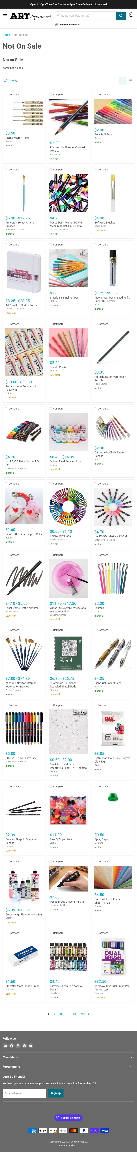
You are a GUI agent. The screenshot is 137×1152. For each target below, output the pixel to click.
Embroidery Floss (60, 536)
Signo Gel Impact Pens (108, 683)
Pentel (98, 304)
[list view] (130, 81)
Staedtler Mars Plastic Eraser (23, 986)
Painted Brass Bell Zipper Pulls (24, 534)
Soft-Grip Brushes (105, 222)
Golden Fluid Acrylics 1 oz (65, 461)
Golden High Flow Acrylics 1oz (24, 914)
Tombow (99, 993)
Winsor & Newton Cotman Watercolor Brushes (21, 684)
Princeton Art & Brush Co (17, 229)
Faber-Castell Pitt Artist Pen (22, 608)
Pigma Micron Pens (17, 137)
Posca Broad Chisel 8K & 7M (67, 901)
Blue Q (53, 843)
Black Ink (54, 771)
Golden (9, 393)
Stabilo (53, 301)
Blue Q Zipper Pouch (62, 839)
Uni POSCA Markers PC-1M (111, 536)
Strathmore (55, 690)
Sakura (9, 141)
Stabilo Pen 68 (58, 367)
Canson (98, 906)
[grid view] (122, 81)
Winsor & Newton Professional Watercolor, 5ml (68, 609)
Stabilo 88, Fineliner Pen (64, 297)
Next (84, 1014)
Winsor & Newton (58, 615)
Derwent (9, 846)
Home (6, 34)
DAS (97, 765)
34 (74, 1014)
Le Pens (99, 608)
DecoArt (54, 993)
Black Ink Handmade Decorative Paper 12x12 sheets (68, 766)
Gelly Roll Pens (103, 134)
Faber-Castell (101, 384)
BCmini (9, 538)
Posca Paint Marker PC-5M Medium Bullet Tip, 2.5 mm (66, 224)
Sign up (56, 1093)
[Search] (121, 16)
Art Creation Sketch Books (21, 305)
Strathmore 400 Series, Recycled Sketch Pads (63, 684)
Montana (99, 843)
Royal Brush (100, 226)
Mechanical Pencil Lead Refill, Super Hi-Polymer (112, 299)
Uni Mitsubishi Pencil (60, 229)
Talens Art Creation (15, 308)
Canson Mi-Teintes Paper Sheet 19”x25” (109, 901)
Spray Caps (101, 839)
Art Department (57, 539)
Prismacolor (56, 154)
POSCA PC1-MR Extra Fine (21, 758)
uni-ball (98, 686)
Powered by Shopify (68, 1145)
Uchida (98, 611)
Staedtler (10, 989)
